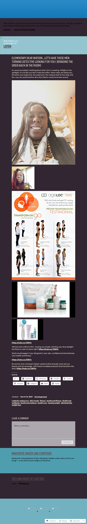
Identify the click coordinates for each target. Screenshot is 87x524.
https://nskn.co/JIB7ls (21, 343)
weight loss (16, 405)
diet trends (34, 401)
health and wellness (29, 403)
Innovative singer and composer (32, 453)
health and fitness (54, 401)
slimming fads (66, 403)
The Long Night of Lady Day (28, 478)
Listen (7, 46)
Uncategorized (40, 397)
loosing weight (54, 403)
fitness (43, 401)
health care (42, 403)
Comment (67, 442)
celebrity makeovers (20, 401)
